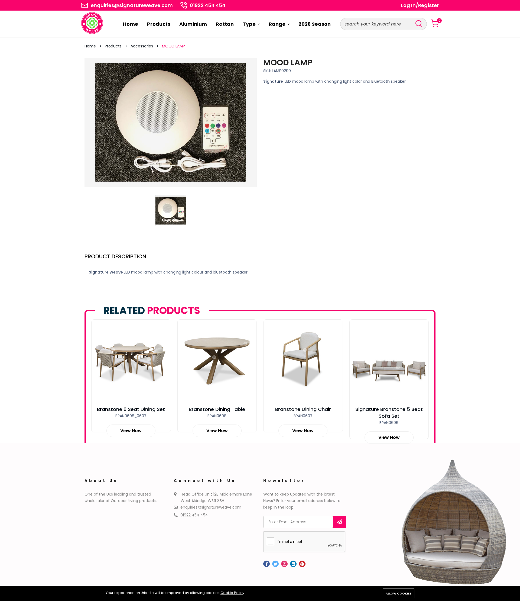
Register (428, 5)
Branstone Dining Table (217, 409)
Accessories (142, 46)
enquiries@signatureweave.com (132, 5)
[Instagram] (284, 564)
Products (158, 24)
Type (250, 24)
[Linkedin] (293, 564)
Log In (408, 5)
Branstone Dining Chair (303, 409)
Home (130, 24)
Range (278, 24)
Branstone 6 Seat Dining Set (131, 409)
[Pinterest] (302, 564)
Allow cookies (398, 593)
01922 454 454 (207, 5)
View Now (131, 431)
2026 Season (314, 24)
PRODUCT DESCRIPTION (115, 256)
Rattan (225, 24)
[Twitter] (275, 564)
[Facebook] (266, 564)
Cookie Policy (232, 592)
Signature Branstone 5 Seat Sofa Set (389, 412)
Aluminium (193, 24)
